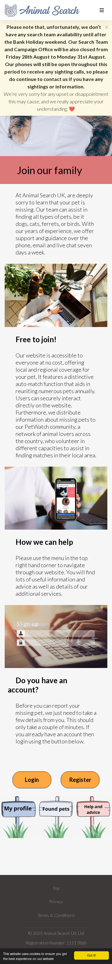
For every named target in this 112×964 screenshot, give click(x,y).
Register (80, 779)
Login (32, 779)
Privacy (56, 901)
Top (56, 888)
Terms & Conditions (56, 915)
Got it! (91, 955)
